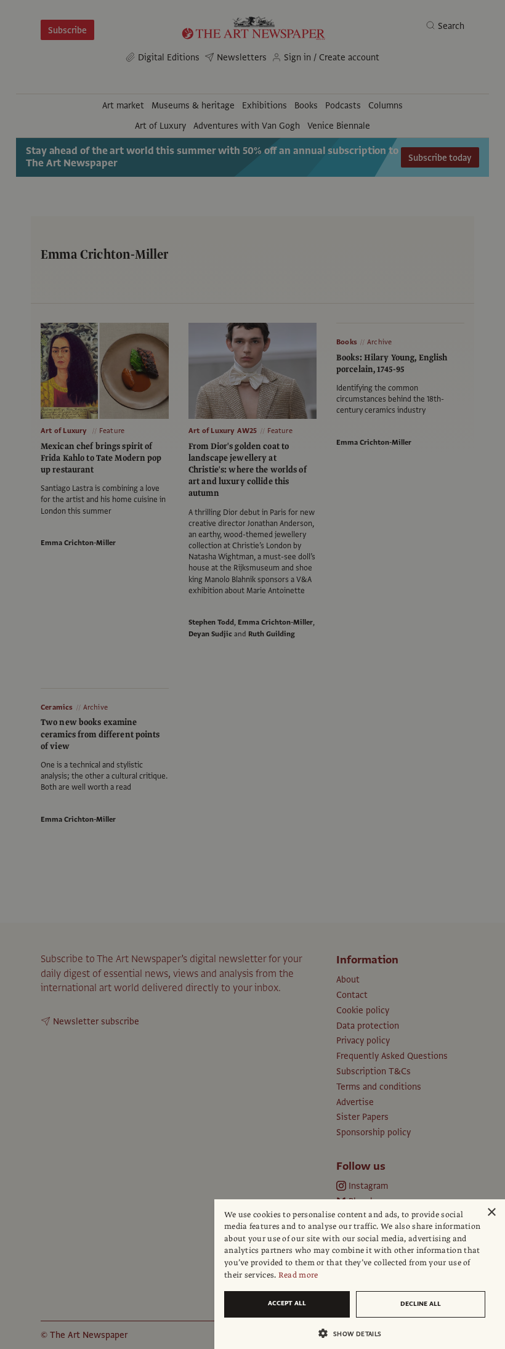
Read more (298, 1275)
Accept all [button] (287, 1303)
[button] (354, 1333)
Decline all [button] (420, 1303)
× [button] (491, 1212)
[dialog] (359, 1274)
